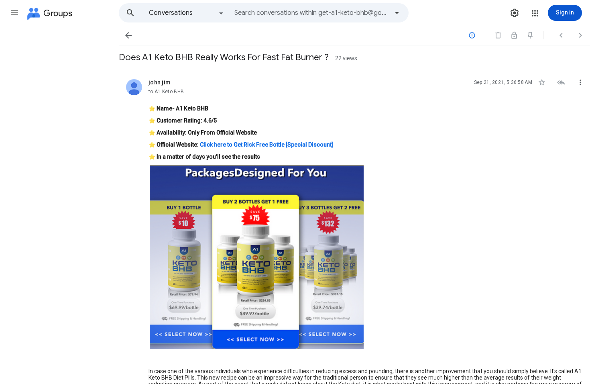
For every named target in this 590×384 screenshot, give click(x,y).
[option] (186, 13)
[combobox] (311, 13)
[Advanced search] (397, 13)
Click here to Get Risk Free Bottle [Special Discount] (266, 144)
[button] (14, 12)
